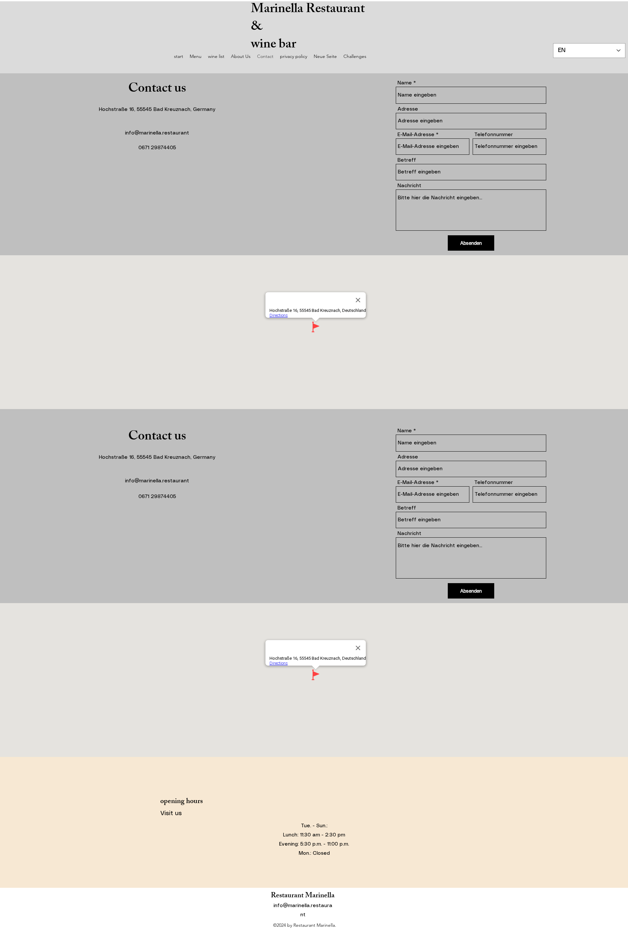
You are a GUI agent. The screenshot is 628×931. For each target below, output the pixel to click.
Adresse (407, 109)
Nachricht (409, 186)
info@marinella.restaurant (157, 133)
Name (404, 83)
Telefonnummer (493, 135)
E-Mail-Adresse (415, 135)
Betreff (406, 160)
